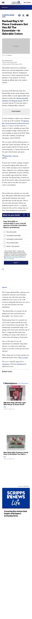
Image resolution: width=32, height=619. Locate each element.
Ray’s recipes (23, 357)
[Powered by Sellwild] (25, 486)
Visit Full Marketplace (22, 383)
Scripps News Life (8, 16)
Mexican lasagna (17, 100)
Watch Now (27, 2)
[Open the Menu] (3, 2)
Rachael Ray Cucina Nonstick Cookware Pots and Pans (15, 123)
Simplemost (6, 364)
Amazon (9, 55)
